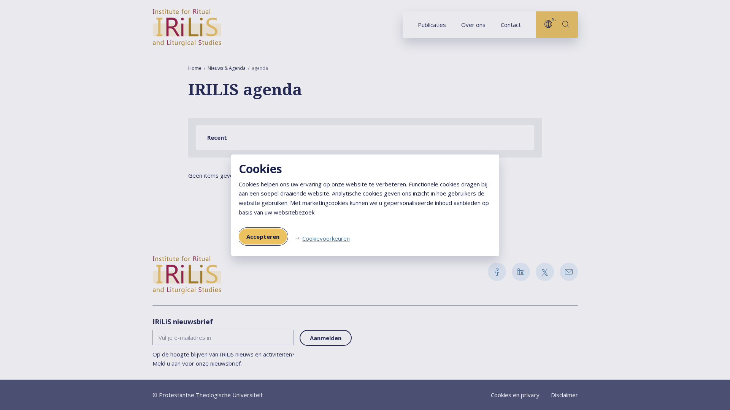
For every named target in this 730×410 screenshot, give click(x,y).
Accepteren (262, 236)
